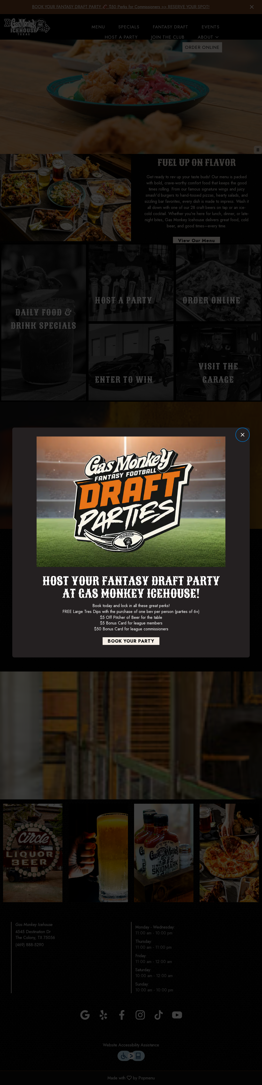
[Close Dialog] (242, 435)
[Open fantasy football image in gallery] (219, 441)
